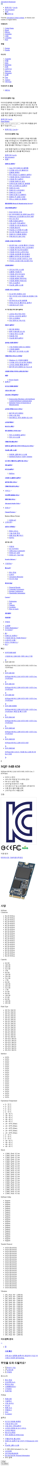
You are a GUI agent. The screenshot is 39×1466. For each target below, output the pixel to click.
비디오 (7, 1405)
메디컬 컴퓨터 (14, 329)
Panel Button (5, 121)
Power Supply (14, 380)
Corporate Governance (16, 589)
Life (10, 603)
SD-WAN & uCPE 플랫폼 (18, 300)
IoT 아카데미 (14, 549)
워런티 (11, 538)
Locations (12, 607)
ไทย (6, 77)
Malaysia (8, 71)
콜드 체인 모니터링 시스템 (19, 351)
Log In (15, 7)
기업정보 (8, 563)
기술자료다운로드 (16, 857)
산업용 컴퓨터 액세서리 (18, 281)
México (7, 32)
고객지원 (8, 522)
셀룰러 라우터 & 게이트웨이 (19, 256)
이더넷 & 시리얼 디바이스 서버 (20, 259)
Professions (13, 601)
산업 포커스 (9, 1403)
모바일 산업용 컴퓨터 (11, 342)
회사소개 (7, 568)
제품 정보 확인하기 (16, 535)
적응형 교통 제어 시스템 (18, 454)
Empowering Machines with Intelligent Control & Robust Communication (22, 400)
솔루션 (7, 382)
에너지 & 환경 (9, 426)
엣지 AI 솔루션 (14, 283)
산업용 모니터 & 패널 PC (18, 225)
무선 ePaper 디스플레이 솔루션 (20, 175)
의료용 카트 (13, 336)
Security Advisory (10, 559)
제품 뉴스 (8, 1408)
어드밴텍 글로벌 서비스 (12, 495)
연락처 (7, 622)
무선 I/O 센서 (14, 219)
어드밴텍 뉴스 (10, 1382)
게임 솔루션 (8, 465)
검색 (6, 12)
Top (4, 1461)
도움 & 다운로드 (10, 526)
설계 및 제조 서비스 (11, 482)
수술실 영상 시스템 (16, 334)
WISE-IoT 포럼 (14, 553)
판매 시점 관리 (14, 415)
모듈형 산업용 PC (15, 272)
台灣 (6, 75)
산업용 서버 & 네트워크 (12, 289)
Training (12, 605)
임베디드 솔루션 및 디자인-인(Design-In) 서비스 (19, 446)
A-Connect (8, 630)
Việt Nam (8, 82)
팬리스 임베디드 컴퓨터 (18, 199)
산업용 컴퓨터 (9, 265)
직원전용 (7, 617)
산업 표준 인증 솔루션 (17, 223)
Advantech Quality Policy (12, 503)
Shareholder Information (17, 593)
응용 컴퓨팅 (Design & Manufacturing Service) (18, 203)
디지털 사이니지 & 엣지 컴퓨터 (20, 362)
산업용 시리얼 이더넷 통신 (13, 241)
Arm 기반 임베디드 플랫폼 (18, 168)
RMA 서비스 (13, 531)
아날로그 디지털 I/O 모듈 (18, 230)
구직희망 (8, 1389)
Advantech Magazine (16, 577)
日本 (6, 67)
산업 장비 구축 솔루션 (11, 395)
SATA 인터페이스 (11, 642)
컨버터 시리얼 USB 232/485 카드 (21, 261)
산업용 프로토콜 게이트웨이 (19, 254)
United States (9, 28)
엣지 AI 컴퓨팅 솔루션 (17, 435)
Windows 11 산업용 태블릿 (18, 360)
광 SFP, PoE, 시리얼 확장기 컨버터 (21, 245)
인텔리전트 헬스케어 (11, 441)
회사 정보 (12, 572)
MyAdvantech (9, 10)
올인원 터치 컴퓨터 (16, 413)
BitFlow (12, 473)
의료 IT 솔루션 (9, 325)
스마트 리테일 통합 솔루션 (19, 365)
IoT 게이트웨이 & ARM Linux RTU (21, 214)
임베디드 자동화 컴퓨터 (18, 234)
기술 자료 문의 (14, 533)
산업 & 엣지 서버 (10, 390)
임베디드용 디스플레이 (17, 195)
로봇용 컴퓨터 (14, 172)
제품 (6, 159)
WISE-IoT (12, 520)
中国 (6, 61)
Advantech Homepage (8, 2)
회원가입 (8, 7)
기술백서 (8, 1401)
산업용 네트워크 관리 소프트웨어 (21, 247)
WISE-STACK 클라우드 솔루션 (20, 303)
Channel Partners (10, 512)
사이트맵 (8, 1451)
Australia (8, 59)
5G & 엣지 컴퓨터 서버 (17, 294)
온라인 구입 (11, 1368)
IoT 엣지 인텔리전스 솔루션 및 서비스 (16, 461)
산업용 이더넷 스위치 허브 (19, 252)
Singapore (8, 73)
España (7, 50)
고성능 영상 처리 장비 (17, 314)
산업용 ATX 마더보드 (17, 274)
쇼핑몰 (7, 626)
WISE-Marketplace (11, 628)
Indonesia (8, 65)
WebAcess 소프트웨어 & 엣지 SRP (21, 216)
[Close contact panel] (1, 1343)
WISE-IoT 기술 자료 (16, 555)
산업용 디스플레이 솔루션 (12, 478)
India (6, 63)
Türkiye (7, 80)
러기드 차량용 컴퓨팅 (11, 386)
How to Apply (14, 609)
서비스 (7, 490)
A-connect (8, 1414)
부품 (6, 375)
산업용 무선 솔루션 (16, 179)
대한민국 (10, 14)
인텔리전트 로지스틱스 (12, 486)
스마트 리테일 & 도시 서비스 (13, 409)
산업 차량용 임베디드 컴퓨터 (19, 347)
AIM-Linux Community (17, 551)
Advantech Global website (15, 18)
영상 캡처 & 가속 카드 (17, 320)
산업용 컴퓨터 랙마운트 (18, 278)
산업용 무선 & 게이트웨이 (18, 250)
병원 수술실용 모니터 (17, 331)
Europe (7, 48)
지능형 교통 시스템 (16, 285)
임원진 (11, 575)
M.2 (6, 644)
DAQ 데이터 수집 (15, 212)
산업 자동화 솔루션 (10, 208)
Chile (7, 36)
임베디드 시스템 (15, 192)
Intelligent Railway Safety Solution (20, 456)
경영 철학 (8, 613)
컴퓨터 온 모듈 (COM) (17, 197)
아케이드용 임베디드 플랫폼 (19, 183)
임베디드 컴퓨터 (10, 163)
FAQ (6, 1412)
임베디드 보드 (14, 188)
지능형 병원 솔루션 (16, 338)
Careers (7, 597)
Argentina (8, 34)
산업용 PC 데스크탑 (16, 276)
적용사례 (8, 1399)
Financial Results (14, 587)
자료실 (11, 546)
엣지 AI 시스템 (14, 437)
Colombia (8, 38)
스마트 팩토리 (9, 422)
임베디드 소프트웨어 (17, 190)
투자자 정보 (8, 583)
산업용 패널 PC (14, 227)
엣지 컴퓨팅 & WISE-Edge (13, 430)
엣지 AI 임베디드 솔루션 (18, 186)
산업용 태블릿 (14, 349)
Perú (6, 40)
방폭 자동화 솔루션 (16, 221)
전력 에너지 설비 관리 (17, 236)
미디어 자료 (13, 579)
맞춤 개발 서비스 (10, 499)
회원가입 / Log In (11, 129)
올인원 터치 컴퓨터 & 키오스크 (20, 367)
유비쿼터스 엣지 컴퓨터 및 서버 (20, 418)
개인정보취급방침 (11, 1453)
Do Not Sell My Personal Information (17, 1455)
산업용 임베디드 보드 (17, 181)
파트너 (7, 508)
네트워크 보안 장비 (16, 305)
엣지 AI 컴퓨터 (14, 318)
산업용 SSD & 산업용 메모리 (19, 177)
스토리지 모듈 (10, 640)
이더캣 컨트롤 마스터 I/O (18, 232)
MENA (7, 90)
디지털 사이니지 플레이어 (18, 170)
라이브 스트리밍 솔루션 (18, 316)
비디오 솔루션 (9, 469)
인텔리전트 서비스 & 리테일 (13, 356)
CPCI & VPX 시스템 (16, 269)
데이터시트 (5, 857)
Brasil (7, 30)
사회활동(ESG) (10, 1386)
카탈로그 (8, 1410)
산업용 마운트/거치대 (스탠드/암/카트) (16, 371)
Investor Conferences (16, 591)
